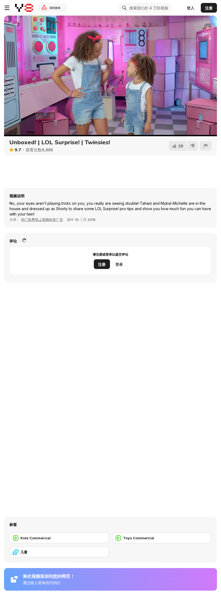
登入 (190, 8)
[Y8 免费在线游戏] (24, 8)
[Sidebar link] (7, 7)
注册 (209, 8)
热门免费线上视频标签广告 (42, 219)
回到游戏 (55, 7)
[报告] (206, 146)
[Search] (123, 8)
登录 (119, 264)
